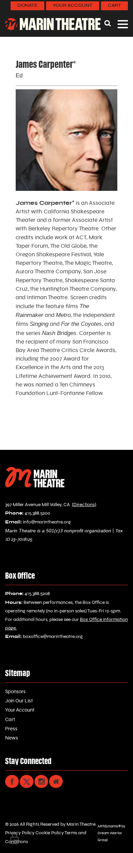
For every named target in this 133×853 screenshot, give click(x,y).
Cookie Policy (49, 833)
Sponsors (15, 691)
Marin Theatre (80, 824)
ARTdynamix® (109, 826)
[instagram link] (41, 781)
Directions (84, 504)
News (11, 738)
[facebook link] (12, 781)
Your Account (72, 5)
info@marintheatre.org (47, 522)
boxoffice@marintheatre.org (53, 636)
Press (11, 728)
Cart (114, 5)
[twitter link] (26, 781)
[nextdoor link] (56, 781)
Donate (27, 5)
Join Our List (19, 700)
